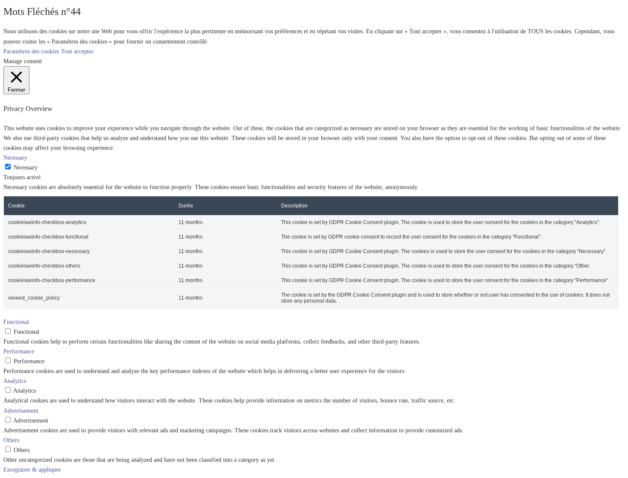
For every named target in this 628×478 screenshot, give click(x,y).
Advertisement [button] (20, 410)
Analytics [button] (14, 380)
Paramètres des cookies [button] (31, 51)
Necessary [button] (15, 157)
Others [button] (11, 440)
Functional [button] (16, 321)
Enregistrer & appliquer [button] (32, 469)
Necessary (26, 167)
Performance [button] (18, 351)
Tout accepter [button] (77, 51)
